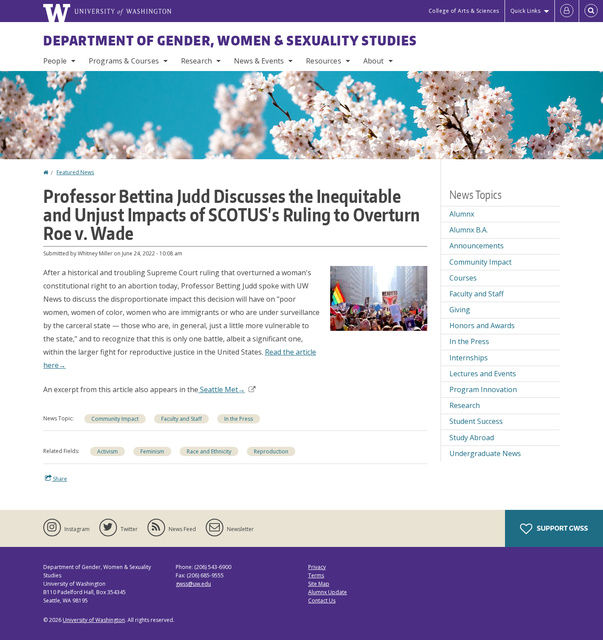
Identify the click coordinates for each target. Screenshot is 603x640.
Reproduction (271, 451)
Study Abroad (471, 437)
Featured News (75, 172)
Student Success (476, 421)
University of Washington (94, 620)
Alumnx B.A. (468, 230)
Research (196, 61)
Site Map (318, 584)
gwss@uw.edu (193, 584)
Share (59, 479)
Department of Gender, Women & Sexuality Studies (230, 40)
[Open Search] (591, 11)
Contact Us (321, 600)
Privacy (317, 567)
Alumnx (461, 214)
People (55, 61)
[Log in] (567, 11)
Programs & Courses (124, 61)
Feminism (152, 451)
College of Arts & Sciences (464, 11)
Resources (323, 61)
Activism (107, 451)
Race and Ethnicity (209, 451)
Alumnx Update (327, 592)
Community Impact (115, 419)
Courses (463, 278)
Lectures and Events (482, 373)
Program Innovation (483, 389)
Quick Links (525, 11)
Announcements (476, 246)
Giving (459, 309)
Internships (468, 358)
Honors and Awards (482, 325)
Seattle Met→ (221, 389)
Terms (316, 575)
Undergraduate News (485, 453)
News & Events (259, 61)
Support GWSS (561, 528)
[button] (378, 298)
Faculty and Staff (181, 419)
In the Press (238, 419)
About (373, 61)
